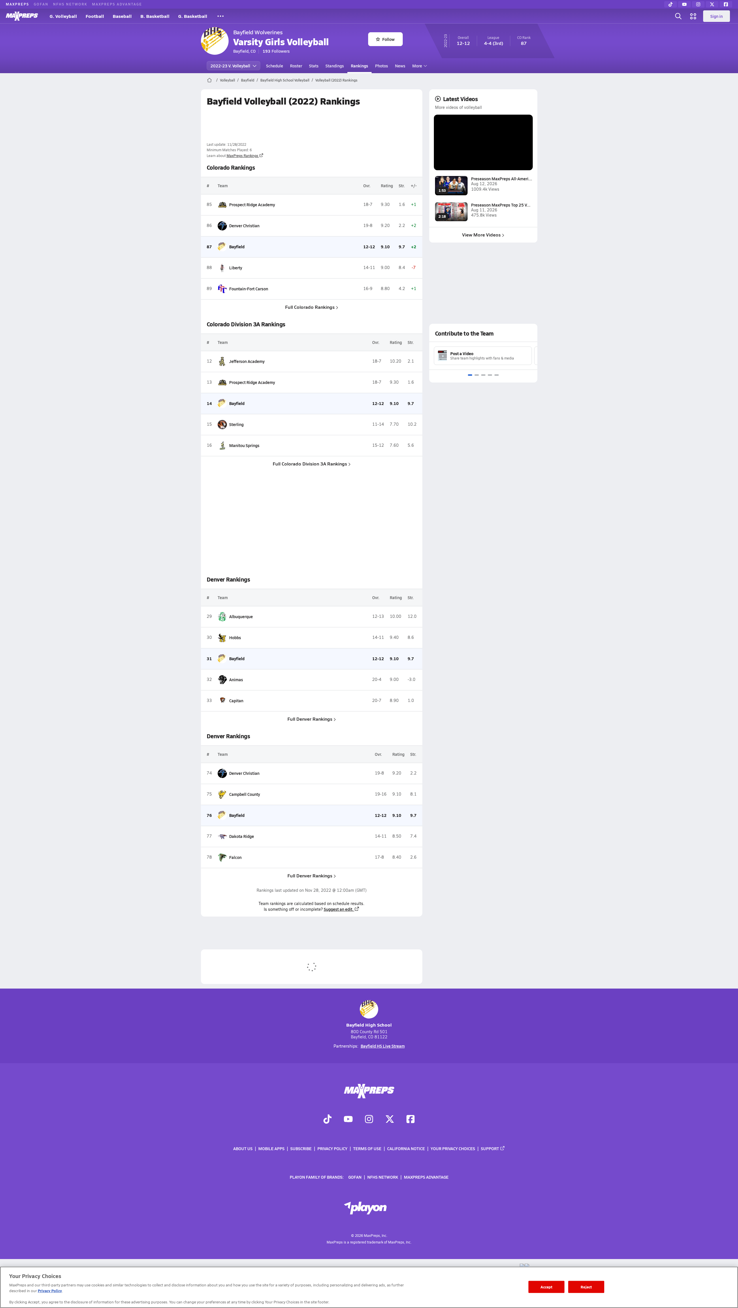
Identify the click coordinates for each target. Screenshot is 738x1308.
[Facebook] (726, 4)
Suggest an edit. (338, 909)
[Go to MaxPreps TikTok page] (327, 1120)
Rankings (359, 66)
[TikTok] (670, 4)
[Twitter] (712, 4)
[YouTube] (684, 4)
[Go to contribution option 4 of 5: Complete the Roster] (490, 375)
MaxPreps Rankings (242, 155)
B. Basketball (155, 16)
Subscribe (301, 1148)
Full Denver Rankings (309, 718)
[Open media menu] (693, 16)
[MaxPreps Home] (22, 16)
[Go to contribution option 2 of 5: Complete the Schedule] (477, 375)
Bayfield (247, 80)
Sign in (716, 16)
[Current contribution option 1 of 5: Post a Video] (470, 375)
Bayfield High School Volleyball (284, 80)
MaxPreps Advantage (117, 4)
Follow (388, 39)
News (400, 66)
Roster (296, 66)
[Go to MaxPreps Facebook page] (410, 1120)
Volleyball (227, 80)
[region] (369, 1287)
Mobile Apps (271, 1148)
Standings (334, 66)
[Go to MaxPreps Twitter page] (389, 1120)
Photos (381, 66)
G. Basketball (192, 16)
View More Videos (481, 234)
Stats (314, 66)
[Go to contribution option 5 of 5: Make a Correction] (496, 375)
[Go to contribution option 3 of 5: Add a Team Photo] (483, 375)
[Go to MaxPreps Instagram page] (369, 1120)
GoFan (41, 4)
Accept (547, 1287)
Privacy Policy (332, 1148)
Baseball (122, 16)
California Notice (406, 1148)
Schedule (274, 66)
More (417, 66)
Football (95, 16)
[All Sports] (220, 16)
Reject (586, 1287)
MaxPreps (17, 4)
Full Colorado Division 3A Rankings (310, 463)
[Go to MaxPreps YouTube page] (348, 1120)
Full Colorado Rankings (310, 307)
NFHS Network (70, 4)
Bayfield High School (369, 1024)
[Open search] (678, 16)
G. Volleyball (63, 16)
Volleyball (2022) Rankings (336, 80)
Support (490, 1148)
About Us (243, 1148)
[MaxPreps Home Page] (209, 80)
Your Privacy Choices (453, 1148)
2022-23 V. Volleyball (230, 66)
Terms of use (367, 1148)
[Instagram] (698, 4)
